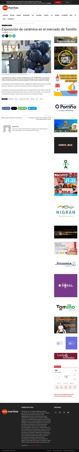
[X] (6, 35)
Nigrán (19, 15)
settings (49, 3)
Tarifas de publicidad (57, 450)
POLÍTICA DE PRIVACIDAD (68, 450)
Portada (5, 15)
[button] (75, 15)
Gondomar (26, 15)
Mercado (32, 99)
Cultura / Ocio (8, 23)
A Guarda (39, 15)
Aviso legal (49, 450)
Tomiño (57, 15)
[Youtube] (68, 412)
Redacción (5, 32)
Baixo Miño (10, 99)
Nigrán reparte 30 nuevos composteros (12, 117)
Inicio (3, 23)
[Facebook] (3, 35)
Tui (52, 15)
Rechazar (67, 2)
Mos (71, 15)
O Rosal (46, 15)
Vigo (4, 19)
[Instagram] (59, 412)
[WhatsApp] (10, 35)
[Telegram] (13, 35)
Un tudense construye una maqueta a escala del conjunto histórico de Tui (39, 118)
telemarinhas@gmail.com (35, 445)
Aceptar (58, 2)
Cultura (16, 99)
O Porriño (64, 15)
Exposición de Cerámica (24, 99)
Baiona (12, 15)
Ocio (37, 99)
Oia (33, 15)
